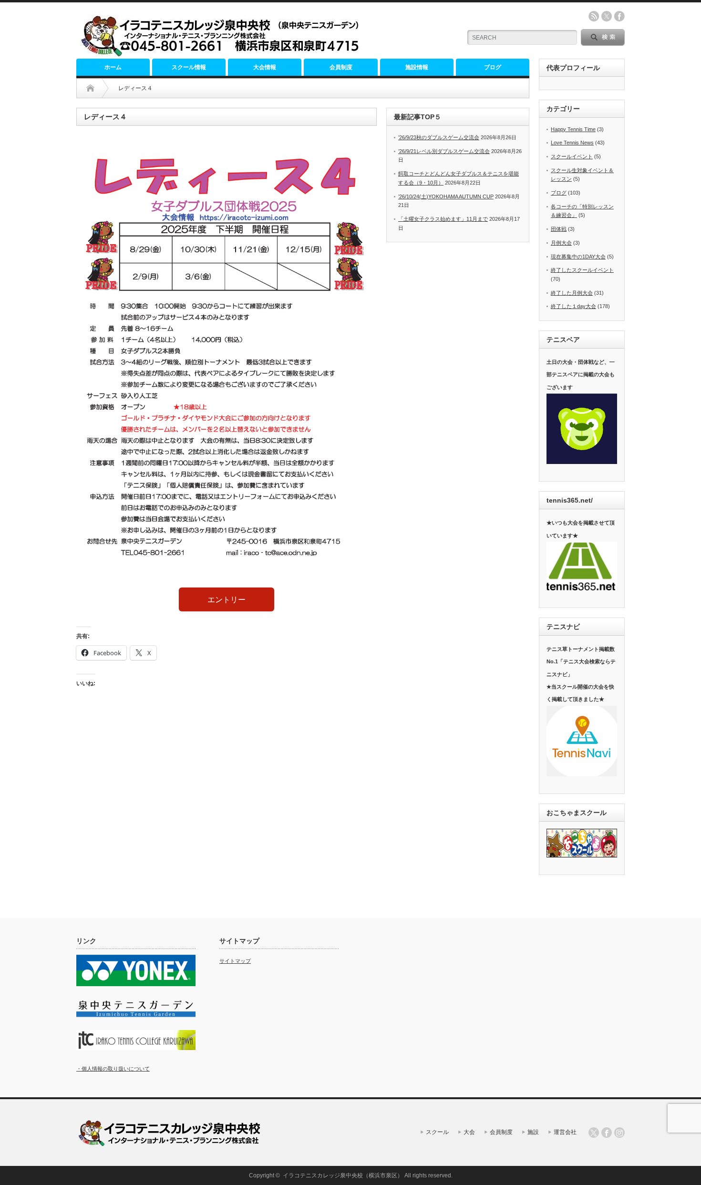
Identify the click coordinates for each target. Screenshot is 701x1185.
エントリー (226, 600)
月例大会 (561, 243)
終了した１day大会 (573, 306)
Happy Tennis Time (573, 129)
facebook (619, 16)
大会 (469, 1132)
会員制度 (341, 67)
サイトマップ (235, 961)
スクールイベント (572, 156)
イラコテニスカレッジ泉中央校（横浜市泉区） (343, 1175)
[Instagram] (619, 1132)
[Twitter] (593, 1132)
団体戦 (559, 229)
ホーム (113, 67)
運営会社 (565, 1132)
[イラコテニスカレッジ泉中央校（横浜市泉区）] (223, 53)
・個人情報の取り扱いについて (113, 1069)
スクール (437, 1132)
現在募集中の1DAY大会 (578, 256)
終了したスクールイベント (582, 270)
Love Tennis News (572, 142)
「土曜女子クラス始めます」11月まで (443, 219)
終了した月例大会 (572, 293)
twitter (606, 16)
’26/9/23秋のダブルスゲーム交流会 (438, 137)
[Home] (90, 88)
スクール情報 (189, 67)
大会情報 (264, 67)
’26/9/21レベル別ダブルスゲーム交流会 (444, 151)
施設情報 (416, 67)
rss (593, 16)
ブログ (492, 67)
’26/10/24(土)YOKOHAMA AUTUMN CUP (446, 196)
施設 (533, 1132)
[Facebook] (606, 1132)
